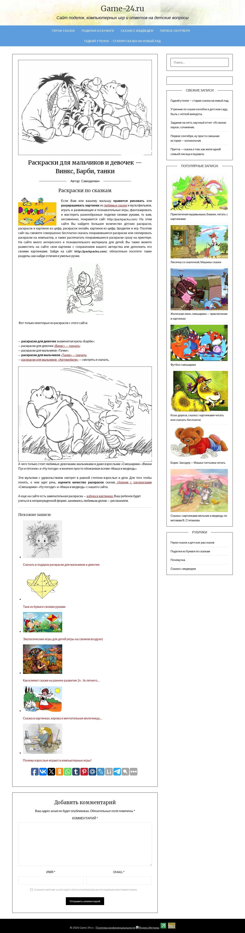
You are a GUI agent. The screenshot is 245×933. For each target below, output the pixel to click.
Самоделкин (90, 181)
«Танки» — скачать (73, 355)
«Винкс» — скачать (67, 346)
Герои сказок (63, 30)
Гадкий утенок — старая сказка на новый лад (122, 41)
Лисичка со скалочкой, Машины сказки (196, 262)
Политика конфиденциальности (115, 927)
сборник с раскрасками (133, 482)
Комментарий (85, 818)
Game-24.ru (122, 8)
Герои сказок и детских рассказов (192, 542)
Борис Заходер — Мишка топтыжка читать (198, 462)
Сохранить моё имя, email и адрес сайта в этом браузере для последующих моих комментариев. (85, 889)
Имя (50, 872)
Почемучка (178, 560)
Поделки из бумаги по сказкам (190, 551)
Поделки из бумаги (98, 30)
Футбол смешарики (183, 364)
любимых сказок (115, 205)
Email (119, 872)
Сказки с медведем (137, 30)
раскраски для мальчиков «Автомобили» (49, 359)
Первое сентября (175, 30)
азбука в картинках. (100, 496)
